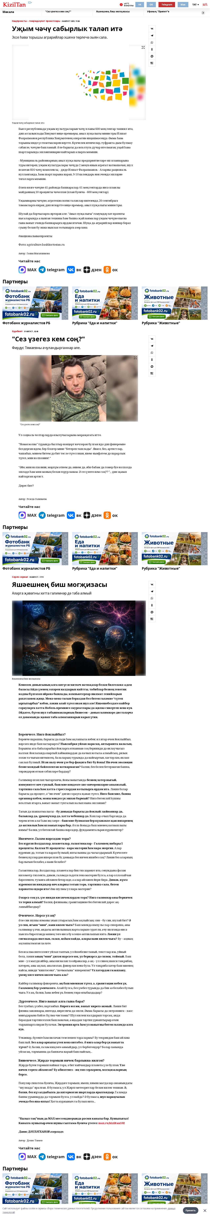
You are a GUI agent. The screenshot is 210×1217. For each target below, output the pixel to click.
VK (139, 4)
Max (183, 4)
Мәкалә (8, 12)
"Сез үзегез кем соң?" (58, 11)
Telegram (166, 4)
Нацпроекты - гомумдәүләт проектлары (36, 21)
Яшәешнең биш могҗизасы (113, 11)
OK (151, 4)
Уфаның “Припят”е (158, 11)
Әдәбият (17, 331)
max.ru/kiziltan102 (111, 1123)
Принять (191, 1210)
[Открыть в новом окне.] (28, 269)
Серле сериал (20, 577)
